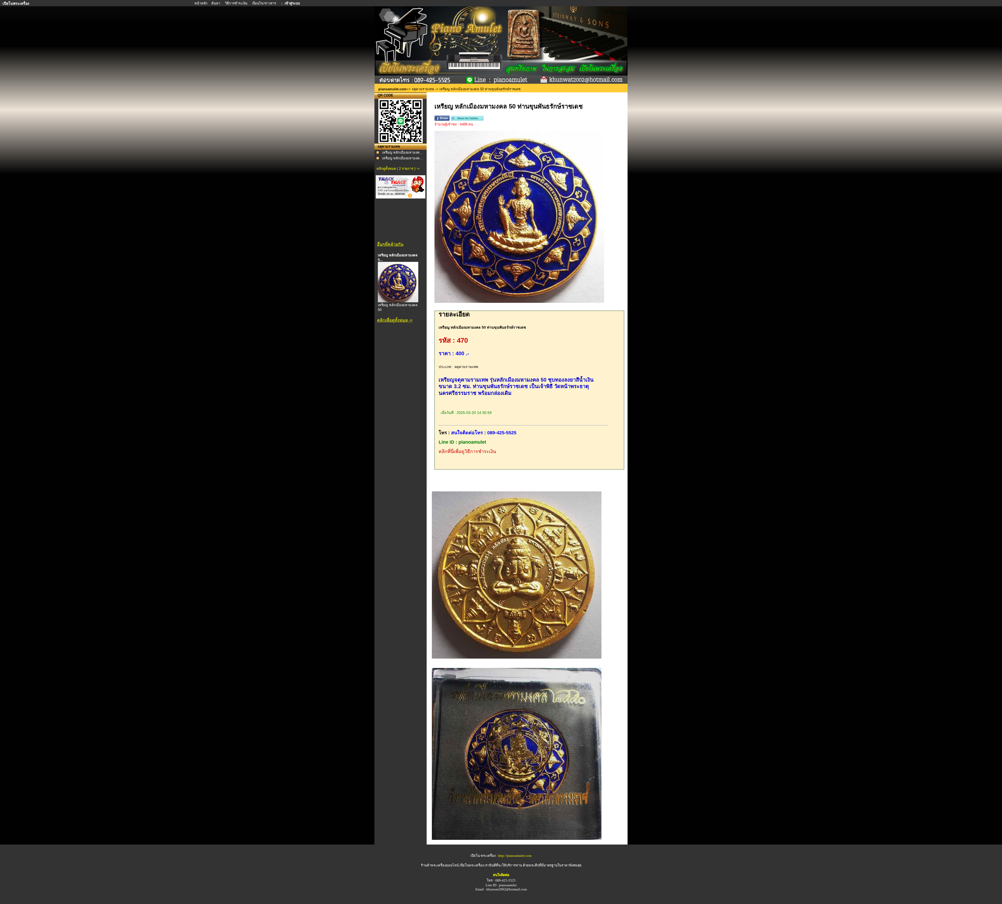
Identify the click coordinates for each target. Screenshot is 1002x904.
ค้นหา (215, 3)
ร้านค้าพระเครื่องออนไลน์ (440, 865)
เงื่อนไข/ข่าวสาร (264, 3)
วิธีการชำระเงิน (236, 3)
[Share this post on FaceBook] (442, 120)
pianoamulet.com (392, 89)
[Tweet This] (467, 120)
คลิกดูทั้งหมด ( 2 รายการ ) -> (398, 169)
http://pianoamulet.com (515, 856)
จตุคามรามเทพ (423, 89)
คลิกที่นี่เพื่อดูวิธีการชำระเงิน (467, 451)
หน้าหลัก (201, 3)
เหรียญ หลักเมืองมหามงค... (402, 152)
